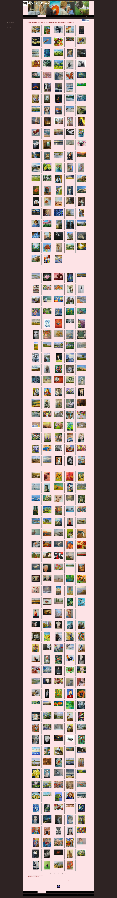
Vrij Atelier (9, 27)
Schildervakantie (61, 16)
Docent (70, 16)
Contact (92, 16)
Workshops (50, 16)
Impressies (78, 16)
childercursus (10, 22)
